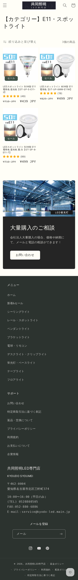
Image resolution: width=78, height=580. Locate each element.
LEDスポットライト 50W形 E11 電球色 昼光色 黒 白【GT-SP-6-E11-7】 (19, 149)
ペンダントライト (18, 328)
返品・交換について (20, 420)
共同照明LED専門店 (35, 564)
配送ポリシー (62, 569)
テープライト (15, 371)
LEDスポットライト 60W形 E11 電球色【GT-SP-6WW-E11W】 (56, 88)
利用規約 (13, 437)
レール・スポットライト (22, 320)
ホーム (11, 294)
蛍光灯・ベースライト (21, 362)
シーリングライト (18, 311)
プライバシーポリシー (21, 428)
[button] (5, 5)
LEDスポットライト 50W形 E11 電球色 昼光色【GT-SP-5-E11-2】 (19, 89)
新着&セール (15, 303)
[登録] (61, 533)
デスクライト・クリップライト (27, 354)
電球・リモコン (17, 345)
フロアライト (15, 379)
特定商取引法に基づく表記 (24, 411)
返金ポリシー (57, 564)
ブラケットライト (18, 337)
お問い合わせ (25, 255)
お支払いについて (18, 445)
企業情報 (13, 454)
